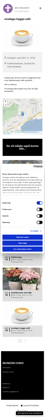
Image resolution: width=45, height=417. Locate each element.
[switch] (40, 209)
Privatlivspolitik (12, 405)
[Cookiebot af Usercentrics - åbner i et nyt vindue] (33, 166)
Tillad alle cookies (22, 237)
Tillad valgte (22, 243)
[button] (38, 8)
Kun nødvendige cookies (23, 249)
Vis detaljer (34, 231)
